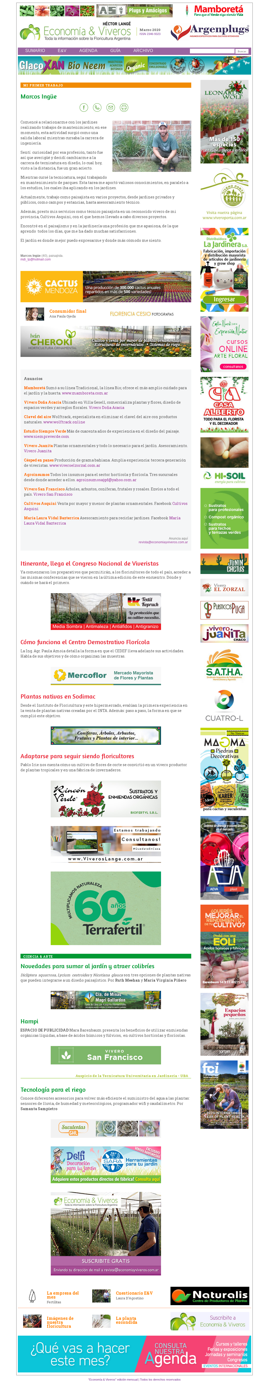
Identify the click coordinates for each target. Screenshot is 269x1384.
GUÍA (115, 50)
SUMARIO (35, 50)
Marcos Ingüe (38, 96)
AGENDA (88, 50)
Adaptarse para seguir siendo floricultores (77, 756)
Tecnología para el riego (53, 1089)
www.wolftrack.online (64, 421)
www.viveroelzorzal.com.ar (74, 465)
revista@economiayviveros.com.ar (163, 542)
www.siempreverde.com (46, 436)
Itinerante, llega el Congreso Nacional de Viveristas (89, 563)
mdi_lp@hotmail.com (35, 259)
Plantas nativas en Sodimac (57, 696)
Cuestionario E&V (134, 1293)
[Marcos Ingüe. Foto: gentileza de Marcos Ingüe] (151, 171)
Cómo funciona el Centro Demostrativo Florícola (85, 642)
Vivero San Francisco (53, 494)
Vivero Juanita (37, 450)
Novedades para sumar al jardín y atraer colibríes (87, 966)
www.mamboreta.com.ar (85, 393)
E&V (62, 50)
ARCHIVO (143, 50)
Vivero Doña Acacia (106, 407)
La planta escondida (126, 1320)
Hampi (29, 1021)
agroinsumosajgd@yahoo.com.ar (106, 479)
